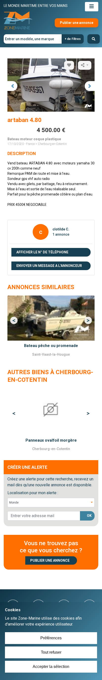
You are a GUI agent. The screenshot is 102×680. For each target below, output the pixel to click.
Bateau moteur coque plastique (34, 139)
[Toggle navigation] (91, 6)
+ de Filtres (73, 39)
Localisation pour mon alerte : (32, 492)
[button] (14, 320)
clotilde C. (60, 229)
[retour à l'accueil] (18, 20)
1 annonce (60, 234)
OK (89, 516)
